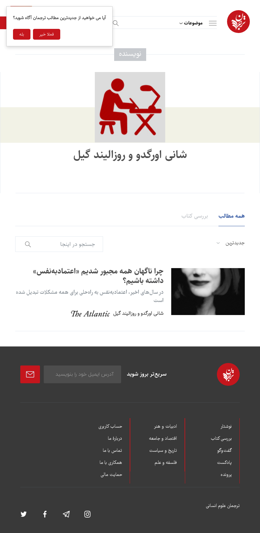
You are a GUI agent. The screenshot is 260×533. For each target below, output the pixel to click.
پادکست (224, 463)
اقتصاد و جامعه (163, 439)
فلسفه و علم (166, 463)
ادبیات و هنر (165, 427)
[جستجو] (114, 22)
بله (21, 34)
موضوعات (193, 23)
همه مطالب (231, 216)
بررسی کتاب (194, 216)
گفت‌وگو (224, 451)
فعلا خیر (46, 34)
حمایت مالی (111, 475)
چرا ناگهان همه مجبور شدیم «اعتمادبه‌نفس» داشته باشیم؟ (98, 276)
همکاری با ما (111, 463)
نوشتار (226, 427)
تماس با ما (112, 451)
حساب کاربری (110, 427)
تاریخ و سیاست (163, 451)
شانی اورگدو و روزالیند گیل (138, 313)
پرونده (226, 475)
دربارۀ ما (115, 439)
